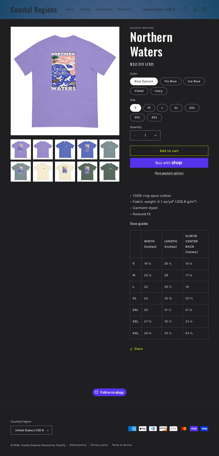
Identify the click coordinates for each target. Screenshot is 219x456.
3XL (137, 117)
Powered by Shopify (53, 445)
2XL (192, 108)
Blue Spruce (144, 81)
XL (176, 108)
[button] (185, 9)
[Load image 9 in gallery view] (87, 172)
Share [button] (138, 349)
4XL (154, 117)
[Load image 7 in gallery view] (43, 172)
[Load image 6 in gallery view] (21, 172)
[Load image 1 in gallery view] (21, 150)
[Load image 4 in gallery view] (87, 150)
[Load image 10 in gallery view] (109, 172)
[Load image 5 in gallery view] (109, 150)
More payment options (169, 173)
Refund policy (78, 445)
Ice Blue (194, 81)
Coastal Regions (31, 445)
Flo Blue (170, 81)
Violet (139, 91)
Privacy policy (99, 445)
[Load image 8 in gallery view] (65, 172)
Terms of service (122, 445)
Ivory (159, 91)
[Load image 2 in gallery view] (43, 150)
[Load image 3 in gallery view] (65, 150)
